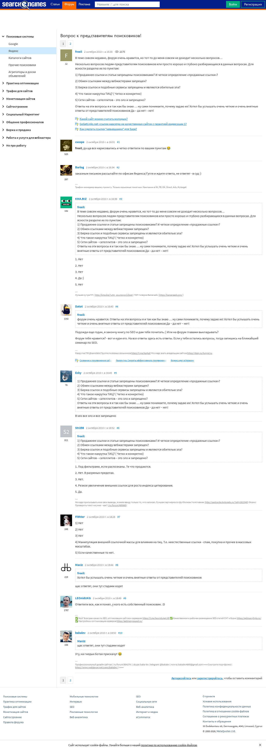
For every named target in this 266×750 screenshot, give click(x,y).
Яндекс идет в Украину (182, 360)
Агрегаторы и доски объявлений (22, 74)
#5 (115, 373)
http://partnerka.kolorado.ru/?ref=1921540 (226, 502)
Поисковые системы (20, 36)
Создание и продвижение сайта (96, 360)
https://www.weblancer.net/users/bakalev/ (96, 667)
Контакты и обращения (217, 721)
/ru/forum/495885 (117, 505)
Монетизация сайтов (20, 99)
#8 (116, 565)
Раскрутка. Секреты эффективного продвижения (141, 360)
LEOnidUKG (83, 598)
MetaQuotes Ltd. (226, 731)
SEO (72, 707)
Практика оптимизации (22, 83)
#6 (118, 428)
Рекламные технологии (84, 712)
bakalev (80, 633)
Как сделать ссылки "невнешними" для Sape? (108, 129)
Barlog (79, 167)
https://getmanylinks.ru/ (249, 618)
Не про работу (16, 145)
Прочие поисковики (22, 65)
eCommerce (143, 717)
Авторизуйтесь (181, 678)
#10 (120, 633)
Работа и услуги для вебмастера (28, 138)
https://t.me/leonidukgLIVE (156, 618)
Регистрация (253, 4)
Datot (79, 306)
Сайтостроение (17, 106)
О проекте (209, 696)
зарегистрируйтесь (210, 678)
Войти (233, 4)
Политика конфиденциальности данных (227, 706)
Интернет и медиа (147, 712)
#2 (118, 167)
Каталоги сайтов (20, 58)
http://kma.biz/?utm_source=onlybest (114, 294)
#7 (118, 517)
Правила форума (13, 722)
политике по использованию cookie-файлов (169, 745)
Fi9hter (80, 517)
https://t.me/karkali (141, 353)
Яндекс (13, 51)
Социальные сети (146, 701)
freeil (78, 52)
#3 (120, 199)
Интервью (76, 701)
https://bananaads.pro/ (170, 294)
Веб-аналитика (79, 717)
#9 (124, 598)
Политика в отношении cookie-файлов (226, 711)
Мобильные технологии (84, 696)
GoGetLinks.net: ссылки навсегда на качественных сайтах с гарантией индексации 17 (133, 124)
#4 (116, 306)
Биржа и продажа (18, 130)
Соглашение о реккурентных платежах (226, 716)
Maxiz (79, 565)
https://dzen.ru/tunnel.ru (199, 353)
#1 (118, 142)
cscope (79, 142)
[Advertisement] (133, 19)
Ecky (78, 373)
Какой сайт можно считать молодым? (104, 119)
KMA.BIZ (81, 199)
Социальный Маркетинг (23, 114)
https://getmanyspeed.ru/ (129, 621)
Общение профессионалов (25, 122)
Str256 (79, 428)
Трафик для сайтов (19, 91)
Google (13, 44)
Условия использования (217, 701)
